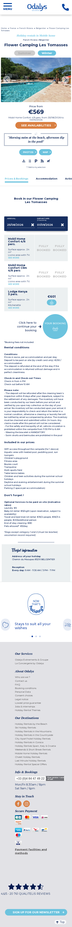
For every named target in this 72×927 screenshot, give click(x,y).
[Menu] (7, 7)
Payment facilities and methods (31, 851)
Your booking (55, 323)
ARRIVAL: (11, 218)
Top (62, 922)
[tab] (16, 178)
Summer (24, 53)
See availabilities (36, 125)
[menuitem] (36, 659)
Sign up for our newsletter (36, 912)
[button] (36, 167)
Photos (28, 152)
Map (45, 152)
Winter (47, 53)
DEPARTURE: (43, 219)
